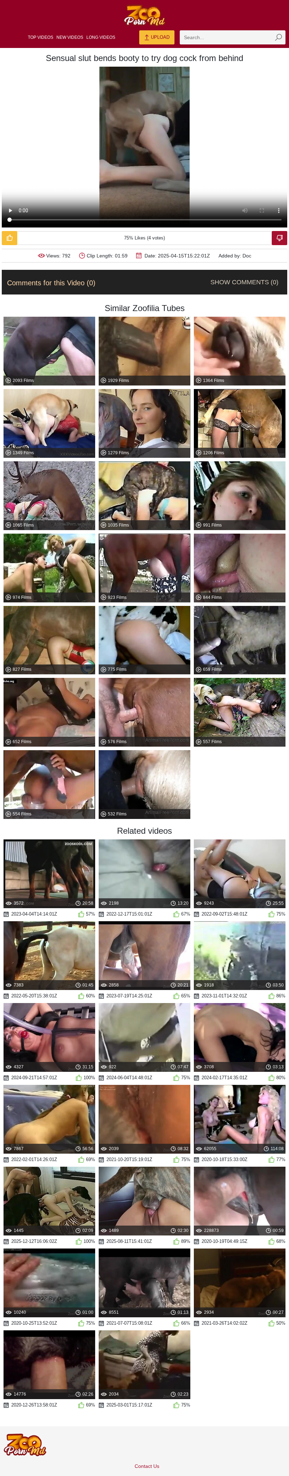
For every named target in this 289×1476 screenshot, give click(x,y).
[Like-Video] (9, 238)
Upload (159, 37)
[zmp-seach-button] (278, 37)
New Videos (69, 37)
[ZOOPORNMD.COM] (144, 15)
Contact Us (147, 1466)
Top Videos (40, 37)
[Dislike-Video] (279, 238)
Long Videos (100, 37)
